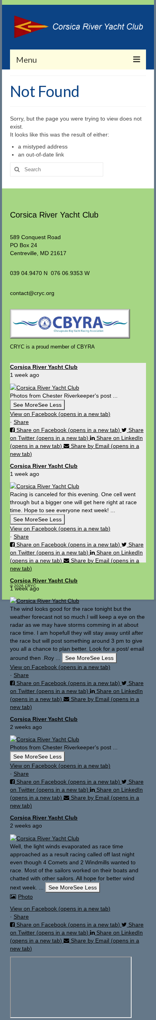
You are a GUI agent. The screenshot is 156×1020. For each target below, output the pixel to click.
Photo (25, 896)
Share (21, 422)
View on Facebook (60, 414)
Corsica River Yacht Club (44, 367)
